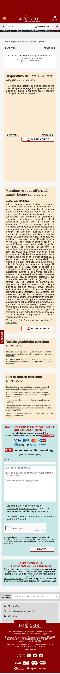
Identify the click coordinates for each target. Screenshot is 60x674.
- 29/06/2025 (29, 354)
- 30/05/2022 (29, 408)
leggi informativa (39, 511)
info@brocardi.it (27, 644)
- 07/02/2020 (27, 388)
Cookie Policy (21, 646)
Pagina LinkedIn (41, 655)
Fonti (6, 42)
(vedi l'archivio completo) (30, 454)
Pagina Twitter (35, 655)
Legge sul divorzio (18, 42)
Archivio (41, 646)
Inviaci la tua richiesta (13, 578)
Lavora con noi (30, 650)
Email (6, 459)
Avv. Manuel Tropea (39, 634)
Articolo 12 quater (37, 42)
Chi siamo (32, 646)
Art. (11, 48)
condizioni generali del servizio (22, 508)
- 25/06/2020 (28, 394)
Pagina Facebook (29, 655)
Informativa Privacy (43, 644)
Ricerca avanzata (57, 26)
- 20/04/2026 (29, 361)
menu (4, 18)
